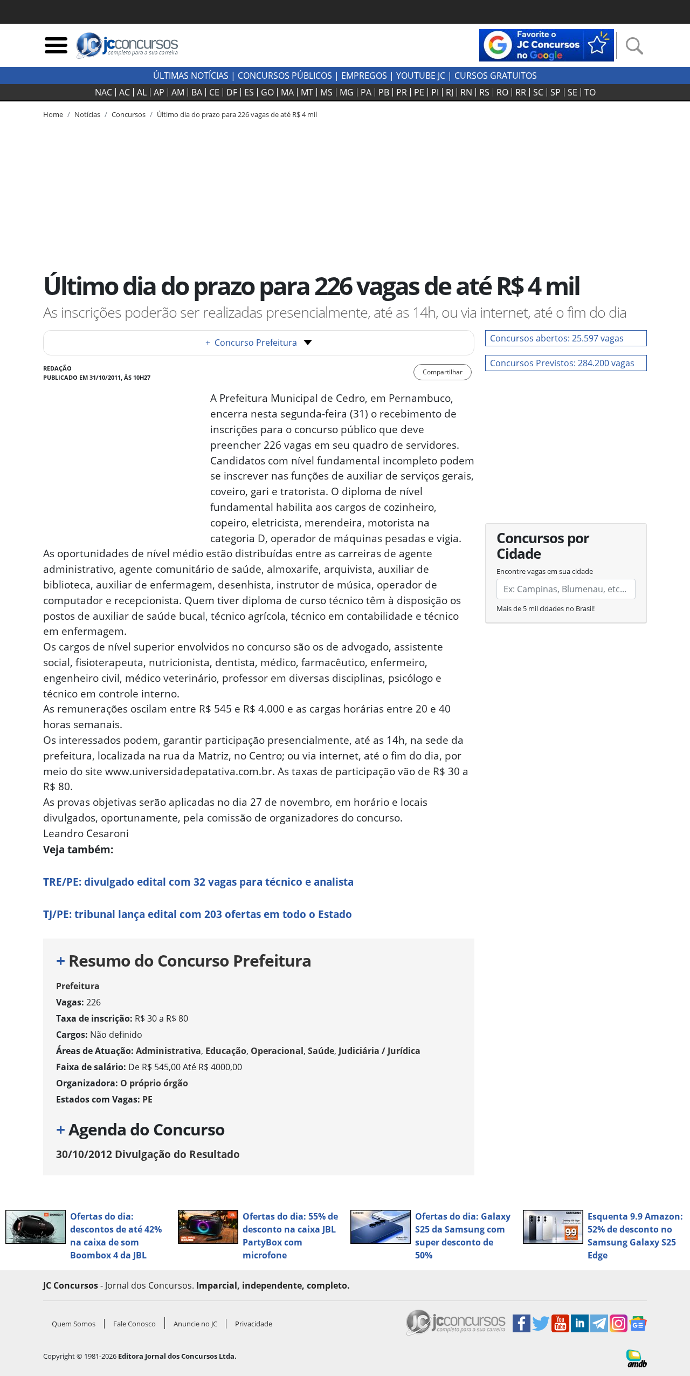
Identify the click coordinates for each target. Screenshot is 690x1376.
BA (196, 92)
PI (435, 92)
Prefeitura (78, 986)
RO (502, 92)
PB (383, 92)
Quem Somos (73, 1324)
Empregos (364, 75)
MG (347, 92)
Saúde (321, 1051)
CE (214, 92)
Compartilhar (443, 371)
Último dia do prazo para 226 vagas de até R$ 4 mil (237, 114)
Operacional (277, 1051)
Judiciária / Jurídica (379, 1051)
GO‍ (267, 92)
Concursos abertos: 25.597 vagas (557, 338)
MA (287, 92)
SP (555, 92)
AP (159, 92)
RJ (449, 92)
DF (231, 92)
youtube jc (420, 75)
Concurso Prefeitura (251, 342)
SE (572, 92)
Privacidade (253, 1324)
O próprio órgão (154, 1083)
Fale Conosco (134, 1324)
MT (307, 92)
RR (520, 92)
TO (590, 92)
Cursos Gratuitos (495, 75)
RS (484, 92)
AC (124, 92)
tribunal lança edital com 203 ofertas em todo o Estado (197, 914)
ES (249, 92)
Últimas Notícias (191, 75)
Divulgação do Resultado (148, 1154)
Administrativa (168, 1051)
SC (538, 92)
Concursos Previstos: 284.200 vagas (562, 363)
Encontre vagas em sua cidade (544, 571)
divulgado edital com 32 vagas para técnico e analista (198, 881)
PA (366, 92)
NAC (103, 92)
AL (142, 92)
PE (419, 92)
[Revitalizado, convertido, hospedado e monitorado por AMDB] (636, 1358)
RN (466, 92)
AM (177, 92)
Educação (225, 1051)
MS (326, 92)
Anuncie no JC (195, 1324)
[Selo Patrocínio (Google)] (546, 44)
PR (401, 92)
